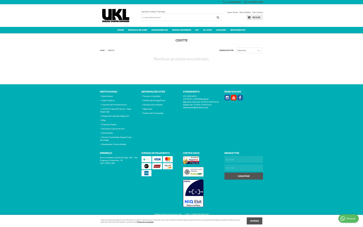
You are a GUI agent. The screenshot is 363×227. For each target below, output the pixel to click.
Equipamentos (160, 30)
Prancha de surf (137, 30)
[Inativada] (202, 193)
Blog (103, 120)
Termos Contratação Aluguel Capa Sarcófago (116, 138)
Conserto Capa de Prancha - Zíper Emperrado (115, 110)
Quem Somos (232, 12)
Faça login (161, 12)
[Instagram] (227, 97)
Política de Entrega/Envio (154, 100)
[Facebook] (240, 97)
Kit (197, 30)
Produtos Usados (109, 124)
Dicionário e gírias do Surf (113, 129)
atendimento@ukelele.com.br (195, 107)
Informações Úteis (153, 91)
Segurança (147, 109)
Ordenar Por (226, 50)
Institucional (109, 91)
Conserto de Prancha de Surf (114, 105)
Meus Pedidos (245, 12)
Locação (221, 30)
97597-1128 (255, 2)
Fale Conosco (257, 12)
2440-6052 (233, 2)
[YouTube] (234, 97)
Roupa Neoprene (181, 30)
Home (121, 30)
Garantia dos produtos (153, 105)
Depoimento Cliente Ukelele (114, 144)
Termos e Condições (152, 96)
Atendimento (107, 133)
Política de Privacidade (153, 113)
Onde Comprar (108, 100)
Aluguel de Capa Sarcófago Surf (115, 116)
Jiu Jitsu (207, 30)
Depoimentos (238, 30)
